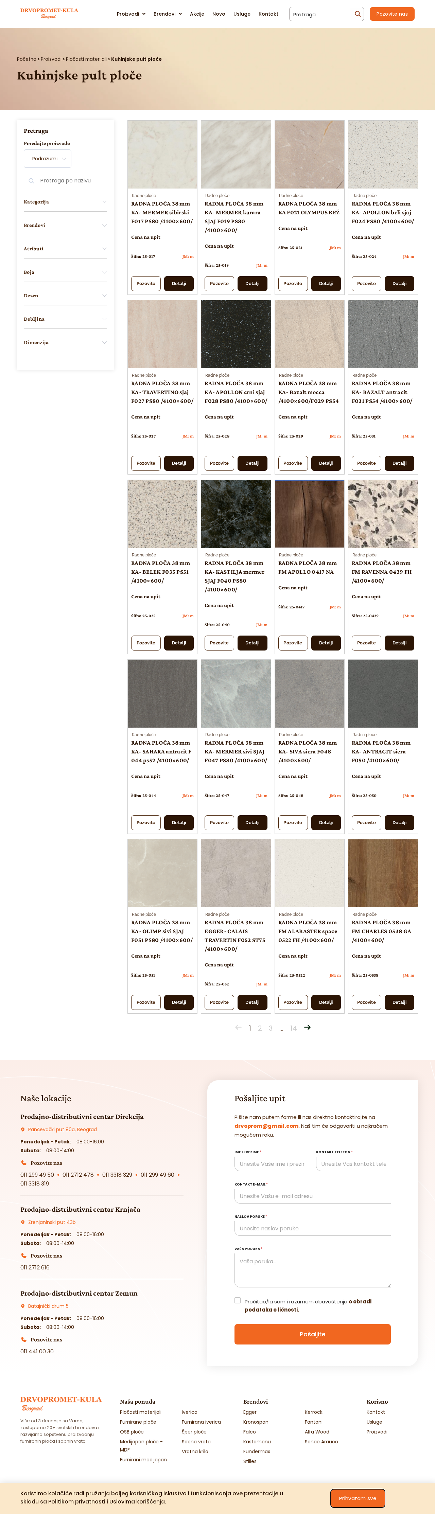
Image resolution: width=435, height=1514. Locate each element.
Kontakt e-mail (251, 1184)
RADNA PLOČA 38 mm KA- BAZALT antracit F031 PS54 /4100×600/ (382, 392)
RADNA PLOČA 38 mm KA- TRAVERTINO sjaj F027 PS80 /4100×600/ (162, 392)
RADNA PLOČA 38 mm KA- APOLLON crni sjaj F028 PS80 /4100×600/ (236, 392)
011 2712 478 (78, 1175)
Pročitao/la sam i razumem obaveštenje (308, 1305)
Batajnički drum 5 (48, 1306)
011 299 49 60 (157, 1175)
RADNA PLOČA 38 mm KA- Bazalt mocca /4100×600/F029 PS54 (308, 392)
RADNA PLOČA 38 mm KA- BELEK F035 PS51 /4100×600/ (160, 571)
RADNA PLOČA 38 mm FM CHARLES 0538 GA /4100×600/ (381, 931)
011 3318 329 (117, 1175)
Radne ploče (144, 195)
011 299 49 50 (37, 1175)
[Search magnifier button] (357, 14)
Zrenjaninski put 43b (52, 1222)
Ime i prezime (247, 1152)
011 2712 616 (35, 1267)
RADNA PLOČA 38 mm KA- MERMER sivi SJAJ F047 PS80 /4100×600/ (236, 751)
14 (293, 1028)
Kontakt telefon (334, 1152)
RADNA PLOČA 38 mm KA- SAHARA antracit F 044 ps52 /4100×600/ (161, 751)
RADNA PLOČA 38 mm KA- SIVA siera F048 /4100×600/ (307, 751)
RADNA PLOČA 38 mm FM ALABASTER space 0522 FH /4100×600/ (307, 931)
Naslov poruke (250, 1216)
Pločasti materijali (86, 59)
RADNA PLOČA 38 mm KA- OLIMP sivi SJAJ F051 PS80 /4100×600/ (162, 931)
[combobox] (47, 158)
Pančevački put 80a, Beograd (62, 1129)
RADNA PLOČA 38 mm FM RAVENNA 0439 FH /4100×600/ (382, 571)
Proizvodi (51, 59)
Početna (26, 59)
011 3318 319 (34, 1184)
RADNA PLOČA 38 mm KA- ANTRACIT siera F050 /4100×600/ (381, 751)
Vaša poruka (248, 1248)
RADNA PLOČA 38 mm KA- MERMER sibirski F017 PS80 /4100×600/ (162, 212)
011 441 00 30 (37, 1351)
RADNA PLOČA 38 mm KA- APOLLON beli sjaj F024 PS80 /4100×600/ (383, 212)
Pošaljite (313, 1334)
